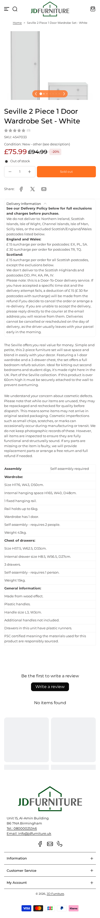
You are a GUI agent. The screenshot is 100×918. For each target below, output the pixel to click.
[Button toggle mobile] (7, 9)
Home (17, 23)
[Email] (50, 844)
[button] (14, 9)
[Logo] (50, 9)
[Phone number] (60, 844)
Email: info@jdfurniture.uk (29, 833)
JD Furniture (55, 894)
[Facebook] (40, 844)
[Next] (64, 93)
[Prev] (35, 93)
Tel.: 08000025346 (22, 828)
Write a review (50, 686)
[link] (21, 189)
